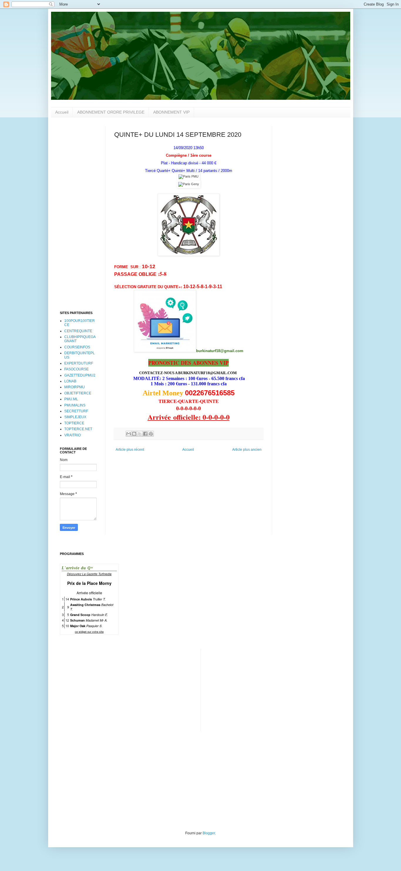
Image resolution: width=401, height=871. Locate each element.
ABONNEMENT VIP (171, 112)
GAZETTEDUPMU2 (79, 375)
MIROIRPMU (74, 387)
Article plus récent (130, 450)
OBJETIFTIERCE (77, 393)
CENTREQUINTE (78, 331)
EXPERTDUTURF (78, 363)
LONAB (70, 381)
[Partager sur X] (140, 434)
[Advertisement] (78, 214)
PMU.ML (71, 399)
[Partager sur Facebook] (145, 434)
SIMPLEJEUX (75, 417)
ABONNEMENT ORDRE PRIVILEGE (110, 112)
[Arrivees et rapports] (188, 176)
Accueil (61, 112)
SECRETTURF (76, 411)
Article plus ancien (247, 450)
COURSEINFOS (77, 347)
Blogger (209, 833)
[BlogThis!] (134, 434)
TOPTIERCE (74, 423)
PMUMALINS (74, 405)
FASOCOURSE (76, 369)
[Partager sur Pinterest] (151, 434)
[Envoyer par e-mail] (129, 434)
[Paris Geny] (189, 184)
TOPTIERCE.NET (78, 429)
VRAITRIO (72, 435)
